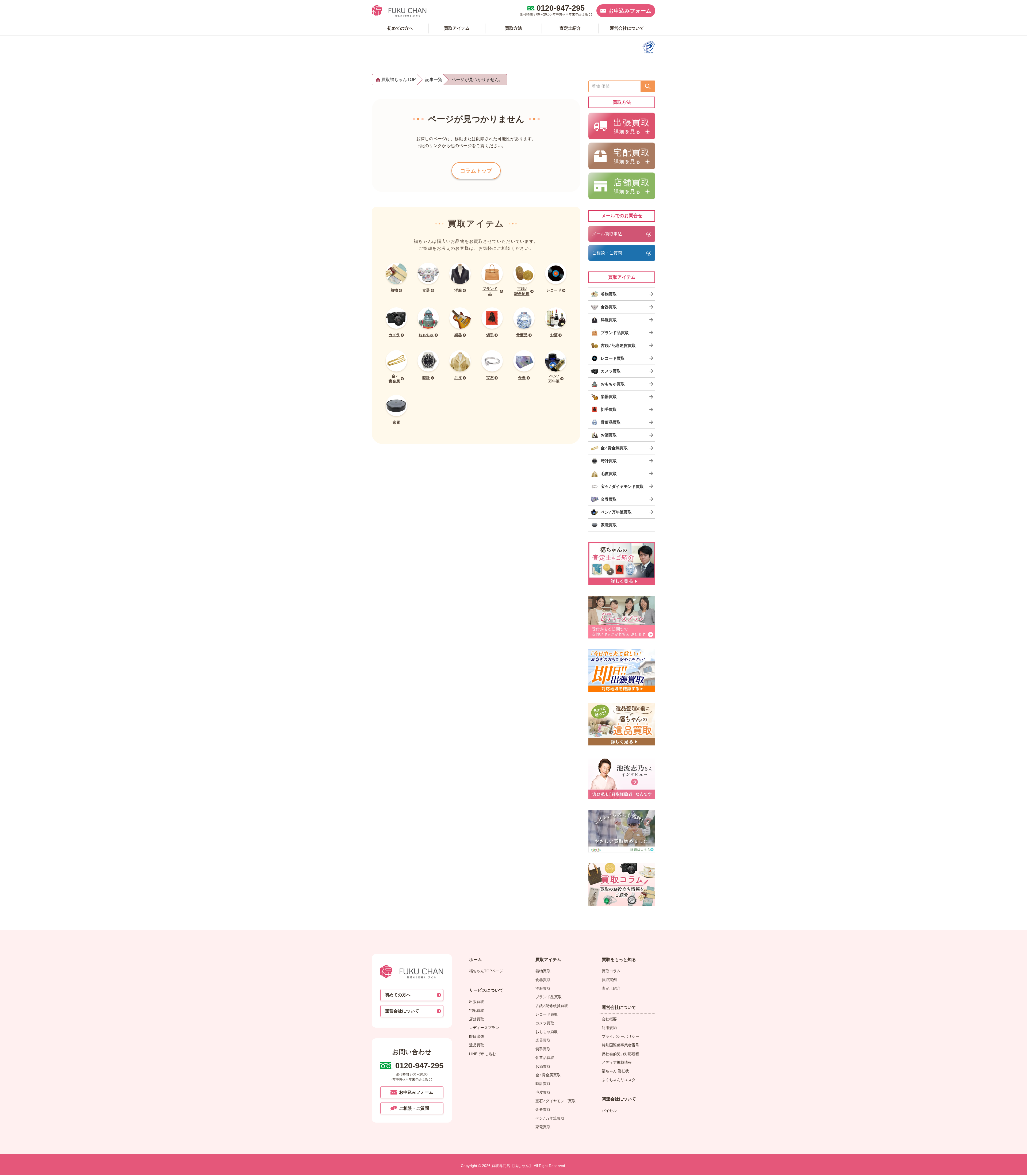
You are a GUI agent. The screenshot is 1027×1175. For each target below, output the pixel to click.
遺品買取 (476, 1045)
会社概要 (609, 1019)
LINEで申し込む (482, 1054)
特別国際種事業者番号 (620, 1045)
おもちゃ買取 (546, 1031)
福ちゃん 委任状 (615, 1071)
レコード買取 (546, 1014)
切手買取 (542, 1049)
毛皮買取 (542, 1092)
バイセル (609, 1110)
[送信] (648, 86)
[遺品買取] (621, 724)
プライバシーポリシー (620, 1036)
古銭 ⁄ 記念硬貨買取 (551, 1006)
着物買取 (542, 971)
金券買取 (542, 1109)
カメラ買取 (544, 1023)
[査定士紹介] (621, 563)
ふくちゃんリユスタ (618, 1080)
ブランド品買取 (548, 997)
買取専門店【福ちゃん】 (511, 1165)
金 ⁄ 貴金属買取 (548, 1075)
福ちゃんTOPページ (486, 971)
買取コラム (611, 971)
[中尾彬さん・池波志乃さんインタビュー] (621, 777)
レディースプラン (484, 1027)
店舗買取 (476, 1019)
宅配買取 (476, 1010)
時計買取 (542, 1083)
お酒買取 (542, 1066)
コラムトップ (476, 171)
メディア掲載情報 (617, 1062)
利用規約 (609, 1027)
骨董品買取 (544, 1057)
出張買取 (476, 1002)
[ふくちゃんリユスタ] (621, 831)
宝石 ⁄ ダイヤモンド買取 (555, 1101)
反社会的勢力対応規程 (620, 1054)
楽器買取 (542, 1040)
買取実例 (609, 980)
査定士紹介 (611, 988)
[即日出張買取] (621, 670)
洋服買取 (542, 988)
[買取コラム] (621, 884)
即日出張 (476, 1036)
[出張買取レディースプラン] (621, 617)
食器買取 (542, 980)
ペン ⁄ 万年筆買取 (549, 1118)
